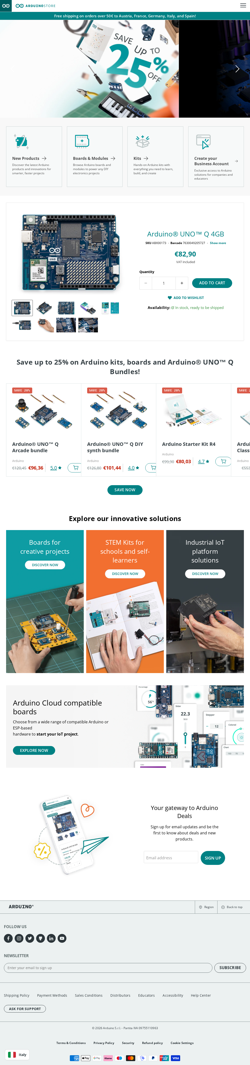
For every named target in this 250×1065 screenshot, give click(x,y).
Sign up (213, 858)
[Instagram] (19, 938)
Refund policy (152, 1043)
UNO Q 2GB (42, 91)
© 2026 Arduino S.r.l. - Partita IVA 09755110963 (125, 1028)
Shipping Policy (16, 995)
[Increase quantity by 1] (182, 283)
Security (128, 1043)
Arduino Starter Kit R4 (188, 444)
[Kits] (155, 157)
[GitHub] (40, 938)
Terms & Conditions (71, 1043)
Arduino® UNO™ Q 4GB (185, 233)
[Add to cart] (76, 467)
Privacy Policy (104, 1043)
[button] (206, 907)
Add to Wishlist (189, 297)
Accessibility (173, 995)
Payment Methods (52, 995)
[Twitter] (29, 938)
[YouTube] (62, 938)
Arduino (18, 461)
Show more (218, 243)
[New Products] (34, 157)
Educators (146, 995)
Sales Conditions (89, 995)
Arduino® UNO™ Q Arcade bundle (35, 447)
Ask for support (25, 1008)
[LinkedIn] (51, 938)
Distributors (120, 995)
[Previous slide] (13, 69)
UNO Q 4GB (82, 91)
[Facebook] (8, 938)
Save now (125, 489)
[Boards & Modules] (95, 157)
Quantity (146, 271)
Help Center (201, 995)
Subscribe (230, 967)
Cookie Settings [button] (182, 1043)
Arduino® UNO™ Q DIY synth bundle (115, 447)
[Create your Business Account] (216, 157)
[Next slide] (236, 69)
